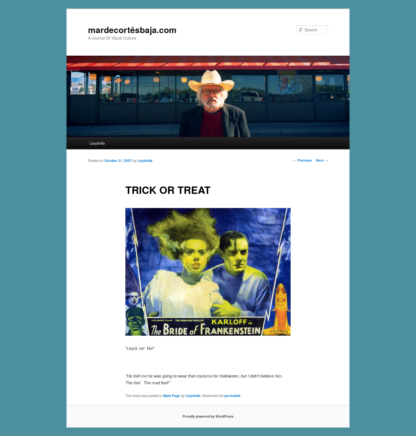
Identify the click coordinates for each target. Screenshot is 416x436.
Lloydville (97, 143)
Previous (302, 160)
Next (322, 160)
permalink (232, 395)
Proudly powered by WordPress (208, 416)
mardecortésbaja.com (132, 29)
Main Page (171, 395)
